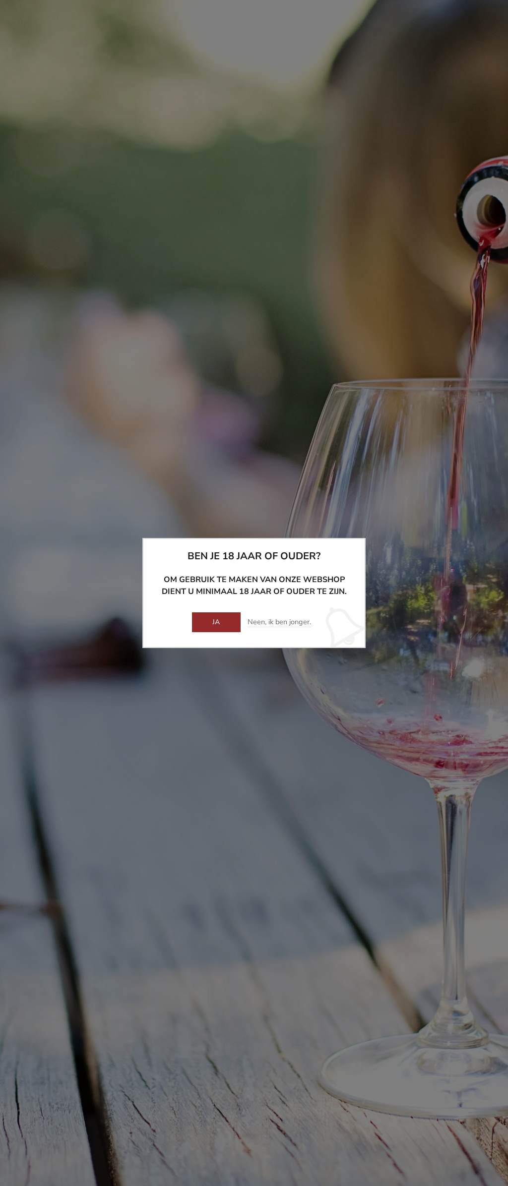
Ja (216, 622)
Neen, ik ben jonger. (279, 622)
